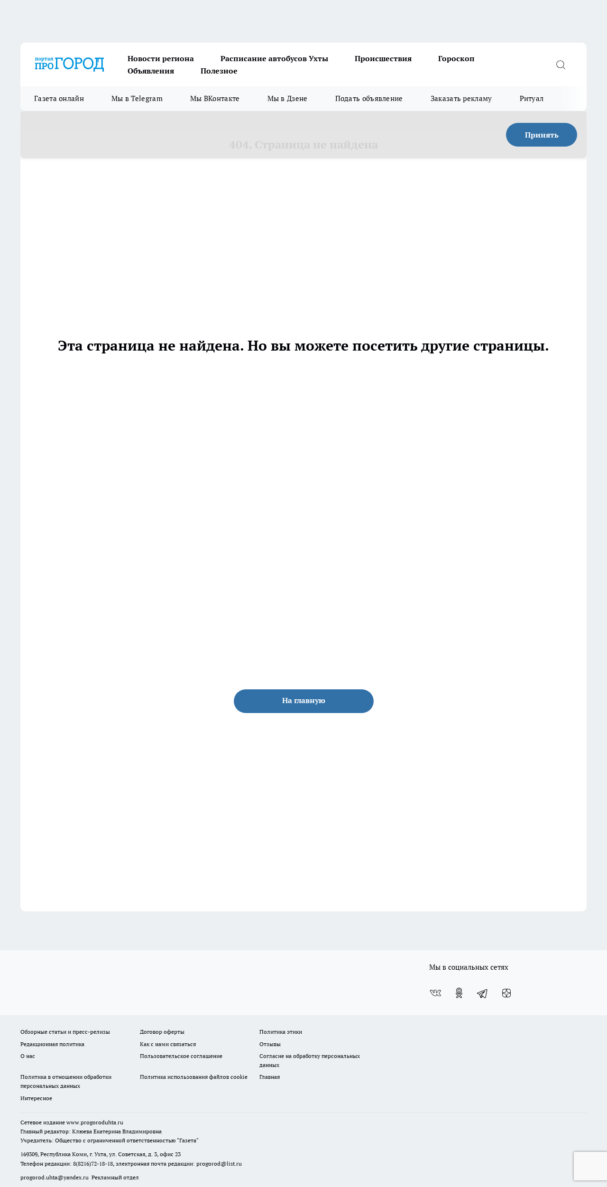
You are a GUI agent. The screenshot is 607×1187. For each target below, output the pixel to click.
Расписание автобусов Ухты (274, 58)
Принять (542, 134)
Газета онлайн (59, 98)
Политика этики (280, 1031)
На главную (303, 700)
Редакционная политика (52, 1044)
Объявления (151, 70)
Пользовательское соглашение (181, 1055)
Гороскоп (456, 58)
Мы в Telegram (137, 98)
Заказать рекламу (461, 98)
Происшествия (383, 58)
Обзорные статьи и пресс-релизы (65, 1031)
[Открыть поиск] (560, 64)
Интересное (36, 1098)
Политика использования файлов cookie (194, 1076)
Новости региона (161, 58)
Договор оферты (162, 1031)
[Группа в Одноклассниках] (459, 992)
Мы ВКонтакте (215, 98)
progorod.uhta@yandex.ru (55, 1177)
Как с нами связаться (168, 1044)
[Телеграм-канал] (483, 992)
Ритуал (532, 98)
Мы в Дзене (287, 98)
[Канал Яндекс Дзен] (506, 992)
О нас (27, 1055)
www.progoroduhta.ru (94, 1122)
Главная (269, 1076)
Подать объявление (369, 98)
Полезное (219, 70)
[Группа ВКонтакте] (435, 992)
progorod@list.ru (219, 1163)
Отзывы (270, 1044)
